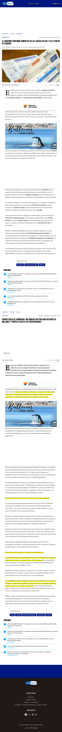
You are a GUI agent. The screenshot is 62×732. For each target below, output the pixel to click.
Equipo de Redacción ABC (12, 85)
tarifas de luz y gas (31, 265)
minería (48, 615)
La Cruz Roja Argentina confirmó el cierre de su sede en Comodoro (27, 296)
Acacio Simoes (8, 360)
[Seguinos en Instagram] (32, 714)
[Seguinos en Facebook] (25, 714)
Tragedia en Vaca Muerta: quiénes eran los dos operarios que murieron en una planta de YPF (31, 302)
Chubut (18, 615)
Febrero (42, 265)
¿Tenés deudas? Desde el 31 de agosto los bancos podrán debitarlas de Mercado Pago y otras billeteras (32, 274)
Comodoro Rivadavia (29, 615)
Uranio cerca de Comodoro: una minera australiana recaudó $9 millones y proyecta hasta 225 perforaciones (32, 282)
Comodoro (41, 615)
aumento (20, 265)
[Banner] (31, 110)
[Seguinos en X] (29, 714)
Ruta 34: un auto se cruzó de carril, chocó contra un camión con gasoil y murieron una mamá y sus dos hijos (29, 653)
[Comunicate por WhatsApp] (36, 714)
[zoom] (31, 66)
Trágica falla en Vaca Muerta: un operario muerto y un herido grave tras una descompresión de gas (30, 289)
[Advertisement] (31, 20)
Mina (12, 615)
